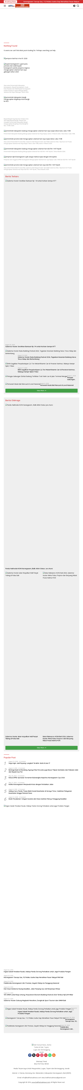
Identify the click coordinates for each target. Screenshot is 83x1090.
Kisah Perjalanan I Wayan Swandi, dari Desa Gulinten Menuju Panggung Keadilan (38, 799)
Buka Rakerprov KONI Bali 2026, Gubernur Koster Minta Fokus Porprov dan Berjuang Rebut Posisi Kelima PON (58, 738)
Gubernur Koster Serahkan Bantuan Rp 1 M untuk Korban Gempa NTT (30, 346)
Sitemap (39, 1061)
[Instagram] (42, 1055)
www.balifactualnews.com (41, 1082)
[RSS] (54, 1055)
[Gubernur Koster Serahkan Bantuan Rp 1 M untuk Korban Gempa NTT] (41, 261)
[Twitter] (34, 1055)
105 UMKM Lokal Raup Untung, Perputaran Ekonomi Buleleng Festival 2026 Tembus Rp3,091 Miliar (38, 995)
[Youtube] (46, 1055)
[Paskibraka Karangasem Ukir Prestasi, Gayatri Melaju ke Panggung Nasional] (32, 1026)
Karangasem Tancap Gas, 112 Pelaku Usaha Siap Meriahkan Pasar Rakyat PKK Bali (43, 2)
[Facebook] (30, 1055)
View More (41, 391)
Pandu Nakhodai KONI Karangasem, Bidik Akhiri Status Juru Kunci (29, 569)
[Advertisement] (41, 24)
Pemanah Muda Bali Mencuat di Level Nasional (56, 385)
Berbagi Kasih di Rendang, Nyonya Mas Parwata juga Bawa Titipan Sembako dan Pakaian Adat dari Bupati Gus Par (43, 771)
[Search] (78, 6)
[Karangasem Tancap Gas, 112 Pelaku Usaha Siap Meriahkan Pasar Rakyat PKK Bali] (35, 1018)
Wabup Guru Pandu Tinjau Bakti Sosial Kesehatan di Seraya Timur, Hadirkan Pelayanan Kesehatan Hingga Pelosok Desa (40, 792)
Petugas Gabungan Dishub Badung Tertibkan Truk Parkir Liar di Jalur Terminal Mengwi (71, 378)
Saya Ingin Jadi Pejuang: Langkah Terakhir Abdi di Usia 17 (29, 763)
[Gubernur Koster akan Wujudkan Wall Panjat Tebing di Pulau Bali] (22, 653)
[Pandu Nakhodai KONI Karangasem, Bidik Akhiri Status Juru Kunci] (41, 485)
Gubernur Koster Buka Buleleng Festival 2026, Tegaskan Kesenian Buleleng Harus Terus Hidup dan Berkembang (47, 358)
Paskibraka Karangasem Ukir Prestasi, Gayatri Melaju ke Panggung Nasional (31, 983)
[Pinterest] (38, 1055)
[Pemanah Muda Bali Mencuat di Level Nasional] (22, 384)
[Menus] (5, 6)
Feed (45, 1061)
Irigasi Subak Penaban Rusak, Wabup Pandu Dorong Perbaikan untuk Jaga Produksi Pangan (37, 972)
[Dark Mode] (74, 6)
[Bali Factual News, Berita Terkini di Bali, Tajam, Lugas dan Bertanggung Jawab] (18, 6)
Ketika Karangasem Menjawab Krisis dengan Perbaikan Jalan (31, 784)
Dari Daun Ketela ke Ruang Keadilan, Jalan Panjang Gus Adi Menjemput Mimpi (32, 989)
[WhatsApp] (50, 1055)
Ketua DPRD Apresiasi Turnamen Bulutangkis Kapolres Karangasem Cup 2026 (37, 778)
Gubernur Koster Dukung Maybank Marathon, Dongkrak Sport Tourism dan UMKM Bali (35, 1000)
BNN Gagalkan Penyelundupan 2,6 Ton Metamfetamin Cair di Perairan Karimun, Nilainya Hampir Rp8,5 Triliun (46, 371)
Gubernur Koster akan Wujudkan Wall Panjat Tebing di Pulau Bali (21, 737)
